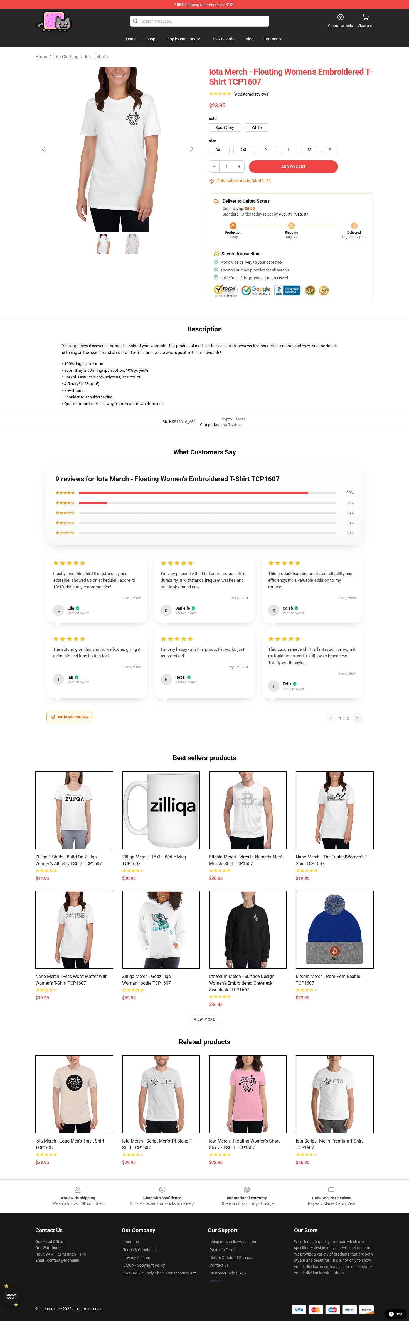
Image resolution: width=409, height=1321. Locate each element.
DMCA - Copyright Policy (144, 1265)
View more (204, 1019)
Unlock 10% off (11, 1296)
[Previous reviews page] (331, 718)
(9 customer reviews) (251, 94)
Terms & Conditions (140, 1249)
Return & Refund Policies (231, 1257)
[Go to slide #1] (103, 244)
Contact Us (219, 1265)
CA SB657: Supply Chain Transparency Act (159, 1273)
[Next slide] (191, 149)
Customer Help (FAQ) (228, 1273)
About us (131, 1242)
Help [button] (399, 1314)
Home (41, 56)
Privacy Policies (136, 1257)
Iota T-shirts (96, 56)
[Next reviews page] (358, 718)
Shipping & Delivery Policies (233, 1242)
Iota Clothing (65, 56)
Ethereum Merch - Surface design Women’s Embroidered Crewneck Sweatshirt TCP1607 (241, 983)
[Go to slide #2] (132, 244)
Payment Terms (223, 1249)
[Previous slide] (44, 149)
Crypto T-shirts (232, 419)
